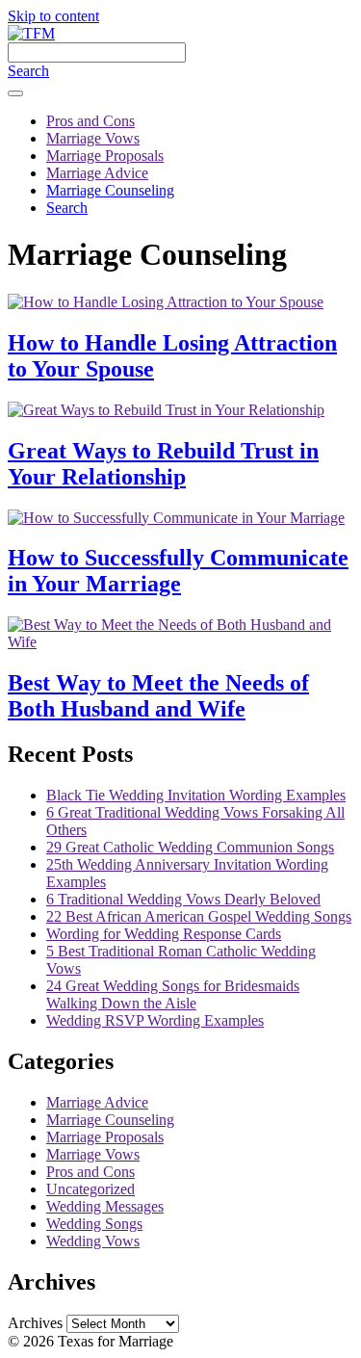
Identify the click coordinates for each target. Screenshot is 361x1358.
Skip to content (53, 16)
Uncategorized (90, 1189)
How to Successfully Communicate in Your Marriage (178, 570)
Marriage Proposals (105, 155)
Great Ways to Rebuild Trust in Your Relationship (163, 463)
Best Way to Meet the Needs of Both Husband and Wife (158, 695)
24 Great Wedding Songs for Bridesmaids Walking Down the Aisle (172, 994)
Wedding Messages (105, 1206)
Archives (35, 1323)
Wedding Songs (94, 1223)
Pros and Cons (90, 121)
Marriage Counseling (110, 190)
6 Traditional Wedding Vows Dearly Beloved (183, 899)
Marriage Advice (97, 173)
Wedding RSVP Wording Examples (155, 1020)
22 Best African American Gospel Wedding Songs (198, 916)
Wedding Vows (93, 1241)
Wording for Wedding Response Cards (163, 934)
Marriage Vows (93, 138)
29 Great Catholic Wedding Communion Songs (190, 847)
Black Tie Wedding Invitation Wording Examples (196, 795)
